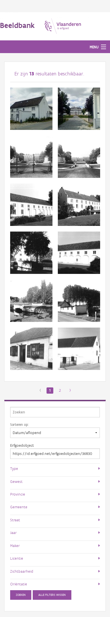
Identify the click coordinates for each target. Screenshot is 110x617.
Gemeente (18, 506)
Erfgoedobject (22, 445)
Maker (15, 545)
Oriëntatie (18, 584)
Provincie (17, 494)
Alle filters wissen (52, 595)
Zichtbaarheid (21, 571)
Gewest (16, 481)
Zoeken (21, 595)
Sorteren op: (19, 424)
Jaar (13, 532)
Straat (15, 519)
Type (14, 468)
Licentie (16, 558)
